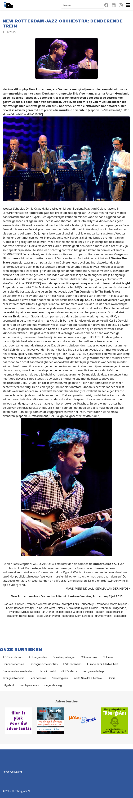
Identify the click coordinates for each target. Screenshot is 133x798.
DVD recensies (72, 664)
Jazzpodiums (38, 678)
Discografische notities (44, 664)
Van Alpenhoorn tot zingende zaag (41, 685)
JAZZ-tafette (69, 671)
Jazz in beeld (48, 671)
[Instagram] (121, 6)
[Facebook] (106, 6)
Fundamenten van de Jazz (18, 671)
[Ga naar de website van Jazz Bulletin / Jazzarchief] (50, 720)
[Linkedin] (114, 6)
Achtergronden (38, 657)
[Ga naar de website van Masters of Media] (82, 720)
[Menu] (128, 5)
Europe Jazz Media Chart (102, 664)
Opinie (111, 678)
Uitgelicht (8, 685)
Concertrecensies (13, 664)
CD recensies (89, 657)
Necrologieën (60, 678)
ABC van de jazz (13, 657)
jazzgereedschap (93, 671)
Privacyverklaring (12, 771)
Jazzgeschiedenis (13, 678)
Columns (108, 657)
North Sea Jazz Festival (87, 678)
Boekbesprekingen (63, 657)
